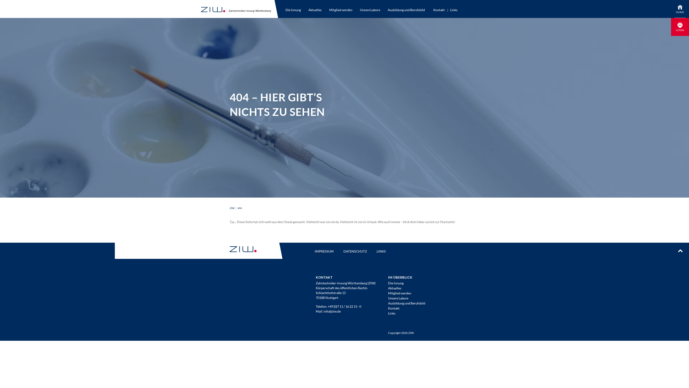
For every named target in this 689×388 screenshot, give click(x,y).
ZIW (232, 208)
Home (680, 12)
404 (240, 208)
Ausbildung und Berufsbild (406, 10)
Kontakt (439, 10)
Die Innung (293, 10)
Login (680, 30)
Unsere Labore (370, 10)
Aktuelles (315, 10)
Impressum (324, 251)
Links (454, 10)
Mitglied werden (340, 10)
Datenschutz (355, 251)
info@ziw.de (332, 311)
